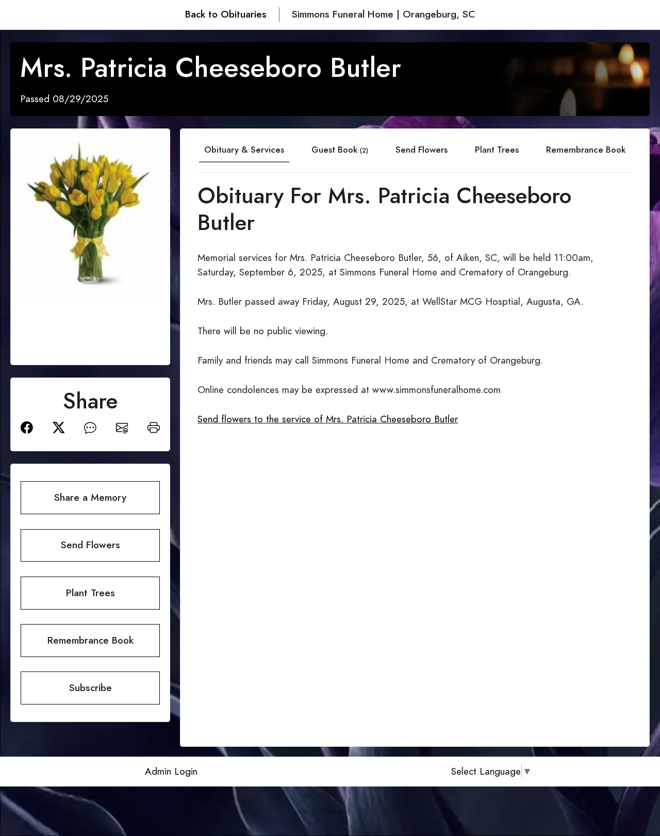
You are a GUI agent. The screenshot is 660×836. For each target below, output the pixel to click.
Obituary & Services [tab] (244, 149)
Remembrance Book (585, 149)
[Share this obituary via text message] (90, 427)
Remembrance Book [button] (90, 640)
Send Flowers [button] (90, 545)
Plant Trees (497, 149)
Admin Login (171, 771)
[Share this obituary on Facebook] (27, 427)
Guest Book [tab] (339, 149)
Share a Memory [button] (90, 497)
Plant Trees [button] (90, 593)
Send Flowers (421, 149)
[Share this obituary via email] (122, 427)
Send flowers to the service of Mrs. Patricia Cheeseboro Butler (327, 419)
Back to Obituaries (226, 14)
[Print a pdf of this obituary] (153, 427)
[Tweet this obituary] (59, 427)
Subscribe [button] (90, 688)
